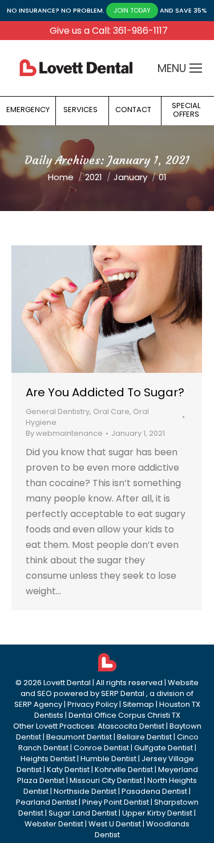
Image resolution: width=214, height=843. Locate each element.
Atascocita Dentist (131, 726)
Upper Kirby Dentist (157, 813)
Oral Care (111, 411)
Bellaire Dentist (144, 736)
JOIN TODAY (132, 10)
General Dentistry (58, 411)
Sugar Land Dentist (83, 813)
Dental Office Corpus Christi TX (124, 715)
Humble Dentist (108, 758)
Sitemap (138, 704)
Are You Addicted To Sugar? (105, 392)
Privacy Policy (92, 704)
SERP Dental (122, 693)
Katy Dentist (68, 769)
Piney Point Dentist (115, 802)
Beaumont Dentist (79, 736)
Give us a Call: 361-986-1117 (109, 30)
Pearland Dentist (46, 802)
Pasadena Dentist (154, 791)
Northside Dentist (85, 791)
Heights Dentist (48, 758)
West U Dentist (114, 823)
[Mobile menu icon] (196, 68)
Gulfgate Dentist (163, 747)
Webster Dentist (54, 823)
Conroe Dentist (101, 747)
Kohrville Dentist (124, 769)
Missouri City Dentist (106, 780)
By (64, 433)
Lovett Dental (67, 682)
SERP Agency (38, 704)
